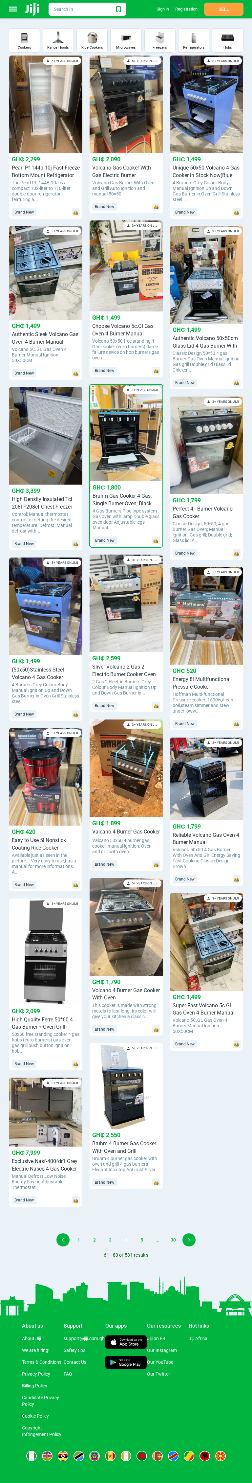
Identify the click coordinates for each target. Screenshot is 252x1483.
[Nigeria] (31, 1456)
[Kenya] (47, 1456)
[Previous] (63, 1239)
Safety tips (74, 1350)
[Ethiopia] (94, 1456)
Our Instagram (162, 1350)
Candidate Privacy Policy (40, 1401)
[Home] (32, 9)
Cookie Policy (35, 1416)
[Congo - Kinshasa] (173, 1456)
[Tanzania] (79, 1456)
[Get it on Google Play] (126, 1363)
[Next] (189, 1239)
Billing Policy (34, 1385)
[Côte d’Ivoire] (126, 1456)
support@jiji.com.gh (84, 1338)
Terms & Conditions (41, 1362)
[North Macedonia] (220, 1456)
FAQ (68, 1374)
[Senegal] (110, 1456)
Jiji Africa (198, 1338)
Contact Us (75, 1362)
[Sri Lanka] (157, 1456)
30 (173, 1240)
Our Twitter (158, 1374)
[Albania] (205, 1456)
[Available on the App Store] (126, 1343)
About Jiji (31, 1338)
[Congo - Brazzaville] (189, 1456)
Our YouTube (160, 1362)
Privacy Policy (36, 1374)
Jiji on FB (156, 1338)
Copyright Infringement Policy (41, 1431)
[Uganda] (63, 1456)
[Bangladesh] (141, 1456)
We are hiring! (36, 1350)
